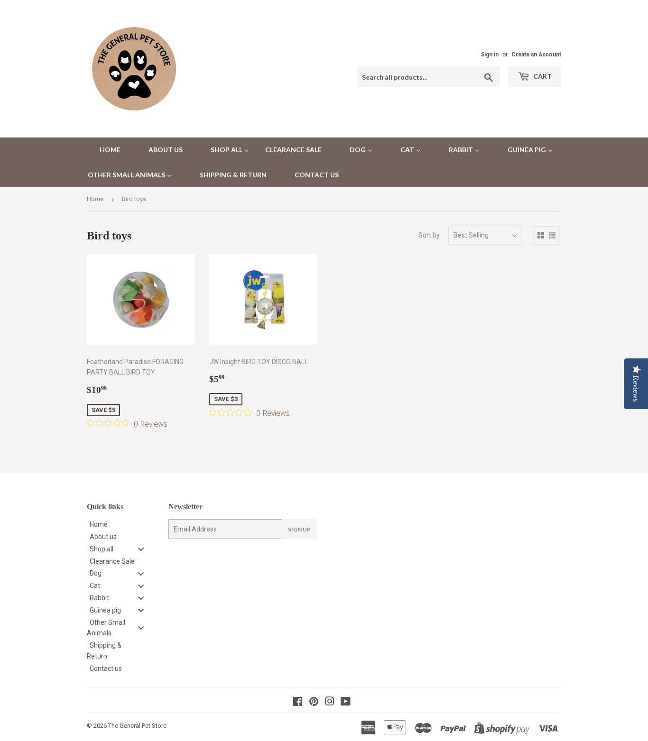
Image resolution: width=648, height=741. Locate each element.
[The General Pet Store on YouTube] (346, 702)
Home (95, 198)
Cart (542, 76)
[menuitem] (104, 150)
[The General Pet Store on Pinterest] (314, 702)
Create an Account (536, 54)
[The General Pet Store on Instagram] (329, 702)
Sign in (490, 54)
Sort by (429, 235)
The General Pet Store (137, 725)
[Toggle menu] (141, 549)
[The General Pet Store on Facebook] (298, 702)
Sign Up (299, 529)
